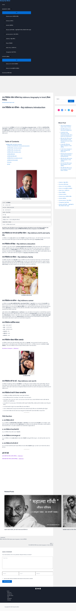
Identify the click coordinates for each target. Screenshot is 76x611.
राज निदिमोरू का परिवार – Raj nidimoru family (14, 149)
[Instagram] (36, 589)
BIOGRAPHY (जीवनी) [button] (6, 9)
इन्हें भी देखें (8, 164)
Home (3, 4)
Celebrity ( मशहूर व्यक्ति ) (10, 38)
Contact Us (9, 594)
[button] (11, 9)
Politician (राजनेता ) (9, 20)
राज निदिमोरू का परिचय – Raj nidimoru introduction (14, 144)
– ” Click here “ (16, 348)
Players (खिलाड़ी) (9, 43)
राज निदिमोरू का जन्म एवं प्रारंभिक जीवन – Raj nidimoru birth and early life (18, 145)
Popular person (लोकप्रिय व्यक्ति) (12, 16)
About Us (9, 592)
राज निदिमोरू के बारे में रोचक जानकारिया (12, 160)
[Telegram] (40, 589)
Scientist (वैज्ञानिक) (9, 25)
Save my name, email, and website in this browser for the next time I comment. (18, 578)
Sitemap (9, 599)
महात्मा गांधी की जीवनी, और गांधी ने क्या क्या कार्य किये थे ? (16, 529)
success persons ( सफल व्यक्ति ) (12, 34)
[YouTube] (38, 589)
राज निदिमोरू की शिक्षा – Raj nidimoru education (14, 147)
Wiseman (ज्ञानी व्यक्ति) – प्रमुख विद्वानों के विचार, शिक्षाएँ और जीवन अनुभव (18, 29)
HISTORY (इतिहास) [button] (5, 56)
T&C (8, 596)
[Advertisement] (38, 84)
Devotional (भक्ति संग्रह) (7, 72)
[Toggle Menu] (16, 12)
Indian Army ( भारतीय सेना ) (11, 47)
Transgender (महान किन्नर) (11, 52)
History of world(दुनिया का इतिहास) (12, 68)
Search (58, 98)
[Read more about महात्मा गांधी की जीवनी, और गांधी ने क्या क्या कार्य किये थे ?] (32, 526)
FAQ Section (9, 162)
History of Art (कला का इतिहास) (12, 63)
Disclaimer (9, 598)
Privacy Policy (10, 595)
